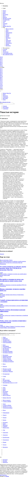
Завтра (4, 50)
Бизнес (7, 36)
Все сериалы (6, 350)
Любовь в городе (7, 341)
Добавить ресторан (7, 360)
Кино (4, 13)
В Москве (5, 338)
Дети (4, 24)
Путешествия (6, 19)
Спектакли (5, 97)
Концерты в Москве (8, 371)
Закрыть (2, 254)
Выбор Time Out (7, 26)
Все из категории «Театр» (6, 260)
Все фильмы (6, 348)
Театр (7, 30)
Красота (5, 17)
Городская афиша (7, 342)
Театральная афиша (7, 407)
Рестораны (5, 14)
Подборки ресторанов (8, 361)
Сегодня (5, 49)
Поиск (4, 10)
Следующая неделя (7, 53)
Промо (7, 44)
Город (4, 12)
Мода (4, 15)
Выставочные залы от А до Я (10, 382)
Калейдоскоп (6, 437)
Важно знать (6, 427)
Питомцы (8, 37)
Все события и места (8, 54)
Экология (8, 41)
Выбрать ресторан (7, 356)
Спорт (4, 21)
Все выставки (6, 380)
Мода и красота (9, 28)
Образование (9, 32)
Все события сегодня (5, 102)
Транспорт (8, 40)
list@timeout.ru (3, 475)
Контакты (8, 45)
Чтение (7, 35)
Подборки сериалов (8, 352)
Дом (7, 39)
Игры (7, 31)
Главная (5, 106)
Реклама (5, 461)
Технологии (9, 43)
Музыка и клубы (7, 18)
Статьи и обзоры (7, 347)
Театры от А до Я (7, 406)
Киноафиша (6, 346)
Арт (4, 22)
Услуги (4, 444)
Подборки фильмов (7, 351)
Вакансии (5, 462)
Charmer (7, 476)
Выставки (5, 98)
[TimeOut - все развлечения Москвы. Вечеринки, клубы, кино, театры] (3, 2)
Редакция (5, 459)
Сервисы (5, 426)
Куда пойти (5, 107)
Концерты (5, 95)
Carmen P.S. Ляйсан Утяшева (7, 326)
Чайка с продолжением (9, 327)
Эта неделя (5, 52)
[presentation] (0, 89)
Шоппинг (5, 425)
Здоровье (5, 23)
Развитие (5, 392)
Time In (7, 34)
